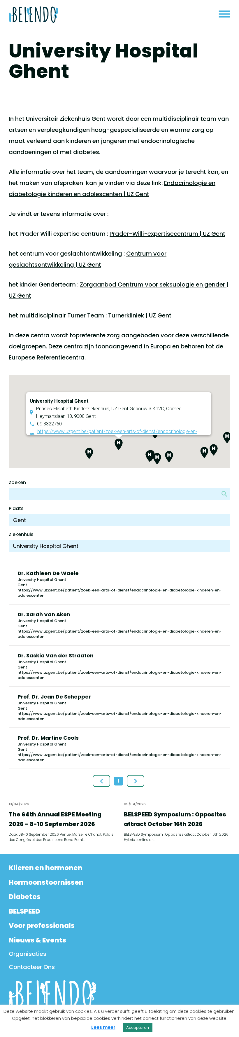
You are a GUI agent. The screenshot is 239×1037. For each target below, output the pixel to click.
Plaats (16, 508)
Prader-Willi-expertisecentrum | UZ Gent (167, 234)
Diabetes (25, 896)
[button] (227, 438)
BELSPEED (24, 911)
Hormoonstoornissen (46, 882)
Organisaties (27, 954)
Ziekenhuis (21, 534)
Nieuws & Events (37, 940)
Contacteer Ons (32, 967)
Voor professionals (42, 925)
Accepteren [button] (137, 1027)
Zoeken (17, 482)
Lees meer (103, 1027)
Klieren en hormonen (45, 867)
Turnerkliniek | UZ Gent (139, 315)
